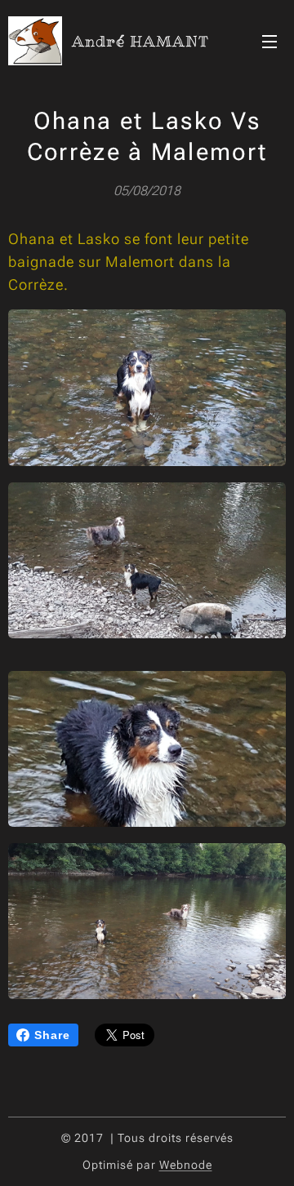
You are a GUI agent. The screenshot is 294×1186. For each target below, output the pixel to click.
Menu (269, 40)
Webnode (185, 1164)
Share (52, 1035)
